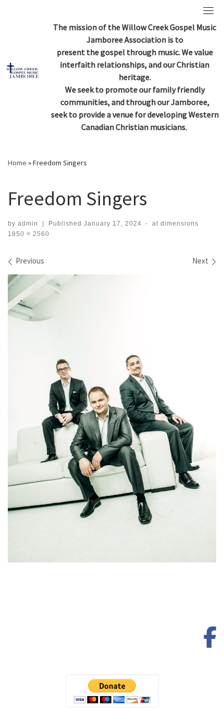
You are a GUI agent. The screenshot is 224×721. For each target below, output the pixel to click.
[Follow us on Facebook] (210, 642)
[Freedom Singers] (112, 418)
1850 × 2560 (28, 234)
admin (28, 223)
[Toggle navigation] (208, 10)
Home (17, 162)
